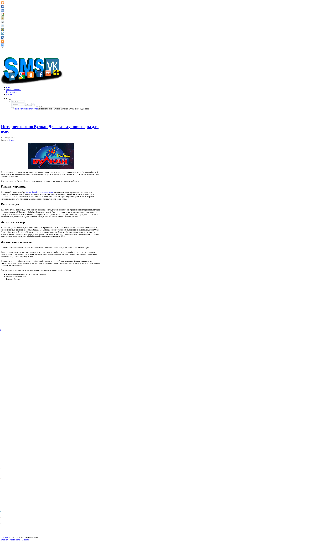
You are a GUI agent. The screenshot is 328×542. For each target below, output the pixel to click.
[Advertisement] (50, 116)
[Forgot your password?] (33, 104)
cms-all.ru (5, 537)
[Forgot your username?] (12, 107)
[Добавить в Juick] (2, 18)
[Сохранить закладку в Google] (2, 14)
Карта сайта (15, 540)
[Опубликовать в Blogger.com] (2, 2)
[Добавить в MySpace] (2, 37)
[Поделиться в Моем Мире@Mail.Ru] (2, 29)
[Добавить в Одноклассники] (2, 41)
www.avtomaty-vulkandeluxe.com (39, 192)
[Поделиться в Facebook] (2, 6)
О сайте (25, 540)
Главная (4, 540)
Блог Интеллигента (23, 109)
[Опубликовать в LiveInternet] (2, 21)
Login (28, 104)
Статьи (35, 109)
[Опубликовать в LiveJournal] (2, 25)
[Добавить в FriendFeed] (2, 10)
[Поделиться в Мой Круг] (2, 33)
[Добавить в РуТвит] (2, 44)
